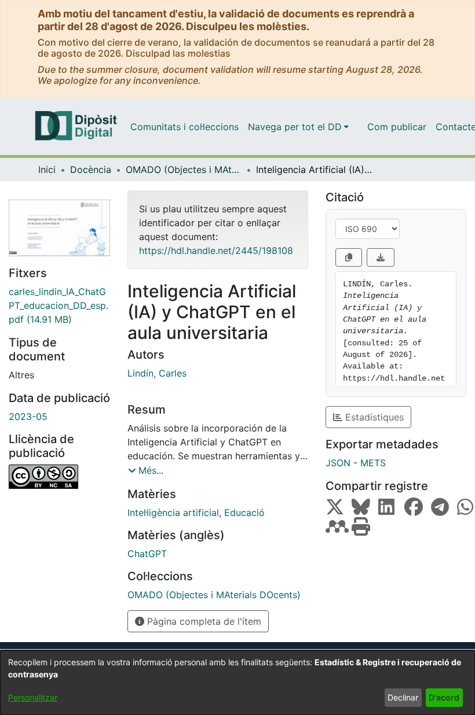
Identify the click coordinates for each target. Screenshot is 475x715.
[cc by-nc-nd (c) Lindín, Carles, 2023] (59, 477)
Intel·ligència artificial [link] (173, 512)
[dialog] (237, 682)
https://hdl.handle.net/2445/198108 (216, 250)
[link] (59, 305)
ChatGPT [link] (147, 553)
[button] (145, 470)
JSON (338, 463)
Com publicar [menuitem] (396, 126)
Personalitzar (32, 697)
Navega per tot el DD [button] (295, 126)
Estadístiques (373, 417)
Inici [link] (47, 169)
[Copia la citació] (348, 257)
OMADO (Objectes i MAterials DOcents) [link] (184, 169)
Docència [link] (90, 169)
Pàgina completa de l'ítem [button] (202, 621)
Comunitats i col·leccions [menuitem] (184, 126)
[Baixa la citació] (380, 257)
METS (373, 463)
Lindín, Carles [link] (157, 373)
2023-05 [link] (28, 416)
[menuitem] (298, 126)
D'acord (444, 697)
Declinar (403, 697)
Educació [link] (244, 512)
